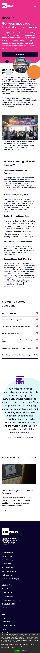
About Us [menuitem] (5, 589)
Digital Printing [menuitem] (7, 560)
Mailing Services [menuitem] (7, 575)
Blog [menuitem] (3, 618)
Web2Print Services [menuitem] (9, 571)
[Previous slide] (5, 134)
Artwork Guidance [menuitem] (8, 625)
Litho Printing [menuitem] (7, 556)
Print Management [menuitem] (8, 567)
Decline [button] (24, 650)
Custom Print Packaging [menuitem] (10, 579)
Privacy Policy (13, 641)
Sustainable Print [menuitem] (8, 593)
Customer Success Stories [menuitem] (11, 600)
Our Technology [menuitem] (7, 596)
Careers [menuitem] (4, 608)
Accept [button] (17, 650)
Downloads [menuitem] (6, 622)
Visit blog (33, 457)
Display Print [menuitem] (6, 564)
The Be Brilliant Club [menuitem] (9, 604)
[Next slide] (35, 134)
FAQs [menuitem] (4, 629)
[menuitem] (20, 552)
